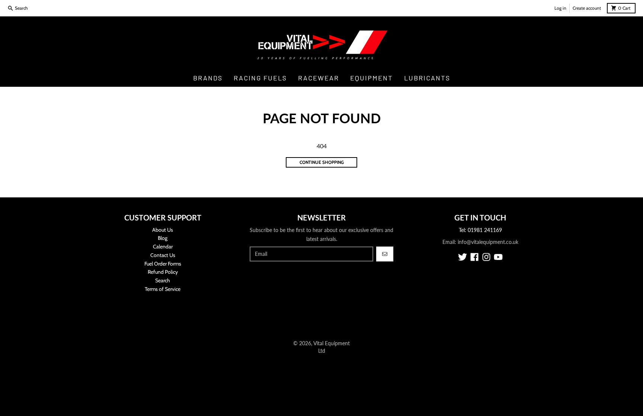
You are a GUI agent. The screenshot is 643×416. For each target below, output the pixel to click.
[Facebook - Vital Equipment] (474, 257)
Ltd (321, 350)
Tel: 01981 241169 (480, 230)
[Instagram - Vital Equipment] (486, 257)
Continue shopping (322, 162)
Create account (587, 8)
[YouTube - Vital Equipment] (498, 257)
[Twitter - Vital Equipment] (462, 257)
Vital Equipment (331, 343)
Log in (560, 8)
